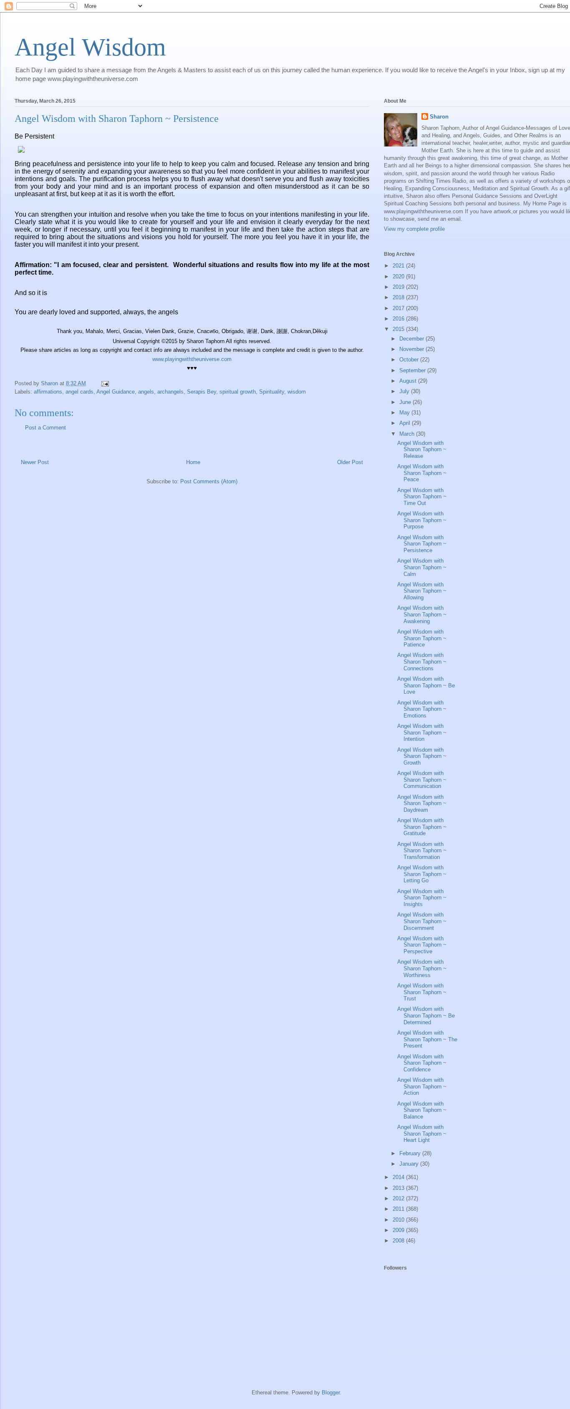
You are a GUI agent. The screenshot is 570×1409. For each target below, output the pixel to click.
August (408, 381)
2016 (399, 319)
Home (193, 462)
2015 (399, 329)
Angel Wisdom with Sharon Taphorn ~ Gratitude (421, 826)
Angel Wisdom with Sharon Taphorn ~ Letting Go (421, 874)
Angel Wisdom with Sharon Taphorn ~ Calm (421, 567)
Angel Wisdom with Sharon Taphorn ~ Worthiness (421, 968)
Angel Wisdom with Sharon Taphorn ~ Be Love (426, 685)
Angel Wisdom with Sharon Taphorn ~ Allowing (421, 591)
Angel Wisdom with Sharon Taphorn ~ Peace (421, 472)
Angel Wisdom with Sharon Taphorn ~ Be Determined (426, 1015)
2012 (399, 1198)
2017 (399, 308)
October (409, 359)
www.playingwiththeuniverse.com (192, 359)
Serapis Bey (201, 392)
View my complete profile (414, 229)
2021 (399, 266)
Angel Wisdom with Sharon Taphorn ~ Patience (421, 638)
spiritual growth (237, 392)
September (413, 370)
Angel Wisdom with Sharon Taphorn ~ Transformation (421, 850)
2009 (399, 1230)
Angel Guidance (115, 392)
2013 (399, 1188)
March (407, 434)
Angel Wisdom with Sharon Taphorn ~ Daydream (421, 803)
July (405, 391)
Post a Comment (45, 427)
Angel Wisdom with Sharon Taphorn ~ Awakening (421, 614)
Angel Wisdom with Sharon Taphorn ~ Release (421, 449)
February (410, 1153)
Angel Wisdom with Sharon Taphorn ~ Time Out (421, 496)
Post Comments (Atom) (208, 481)
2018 (399, 297)
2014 (399, 1177)
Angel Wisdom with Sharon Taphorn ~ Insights (421, 897)
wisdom (297, 392)
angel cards (79, 392)
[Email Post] (104, 383)
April (405, 423)
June (406, 402)
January (409, 1164)
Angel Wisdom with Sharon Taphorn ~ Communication (421, 779)
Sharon (439, 117)
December (412, 339)
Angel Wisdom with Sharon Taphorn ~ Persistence (421, 543)
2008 (399, 1240)
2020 (399, 276)
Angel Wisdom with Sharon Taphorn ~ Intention (421, 732)
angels (146, 392)
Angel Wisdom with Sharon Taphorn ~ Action (421, 1086)
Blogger (331, 1392)
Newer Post (35, 462)
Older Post (350, 462)
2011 (399, 1209)
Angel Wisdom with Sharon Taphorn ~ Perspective (421, 944)
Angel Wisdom (90, 47)
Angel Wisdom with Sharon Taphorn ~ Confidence (421, 1063)
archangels (170, 392)
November (412, 349)
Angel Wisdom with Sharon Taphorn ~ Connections (421, 661)
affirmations (48, 392)
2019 (399, 287)
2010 (399, 1220)
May (405, 412)
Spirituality (271, 392)
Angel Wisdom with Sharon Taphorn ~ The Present (427, 1039)
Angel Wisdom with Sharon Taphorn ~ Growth (421, 756)
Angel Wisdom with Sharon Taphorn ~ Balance (421, 1110)
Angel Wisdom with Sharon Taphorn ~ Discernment (421, 921)
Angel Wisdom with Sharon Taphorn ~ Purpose (421, 520)
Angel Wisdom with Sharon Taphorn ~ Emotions (421, 709)
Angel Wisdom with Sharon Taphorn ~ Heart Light (421, 1133)
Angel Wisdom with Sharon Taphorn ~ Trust (421, 992)
